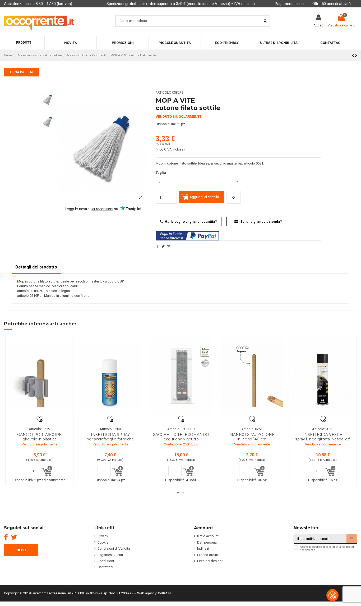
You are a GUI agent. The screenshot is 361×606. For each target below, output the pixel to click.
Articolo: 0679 (39, 429)
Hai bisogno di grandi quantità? (191, 222)
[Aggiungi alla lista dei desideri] (233, 197)
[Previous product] (353, 55)
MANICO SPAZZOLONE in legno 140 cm (252, 436)
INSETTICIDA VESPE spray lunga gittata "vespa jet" (322, 436)
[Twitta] (163, 246)
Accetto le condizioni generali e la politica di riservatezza (327, 548)
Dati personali (207, 542)
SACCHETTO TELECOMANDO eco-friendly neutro (181, 436)
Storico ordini (207, 555)
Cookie (103, 542)
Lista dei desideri (210, 561)
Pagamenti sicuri (289, 3)
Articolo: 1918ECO (181, 429)
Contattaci (105, 567)
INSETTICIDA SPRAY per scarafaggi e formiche (110, 436)
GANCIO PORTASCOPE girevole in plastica (39, 436)
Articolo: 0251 (251, 429)
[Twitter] (14, 537)
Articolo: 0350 (322, 429)
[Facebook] (6, 537)
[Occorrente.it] (39, 21)
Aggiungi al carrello (204, 197)
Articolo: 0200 (110, 429)
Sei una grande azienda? (260, 222)
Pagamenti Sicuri (110, 555)
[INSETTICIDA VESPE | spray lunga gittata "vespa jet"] (322, 376)
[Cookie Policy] (332, 595)
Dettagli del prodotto (36, 267)
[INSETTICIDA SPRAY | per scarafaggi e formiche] (110, 376)
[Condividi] (158, 246)
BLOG (21, 550)
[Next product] (356, 55)
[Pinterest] (168, 246)
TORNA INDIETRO (21, 72)
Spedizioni (106, 561)
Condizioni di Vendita (114, 548)
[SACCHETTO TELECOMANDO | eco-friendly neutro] (181, 376)
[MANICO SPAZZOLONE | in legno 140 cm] (252, 376)
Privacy (103, 536)
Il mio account (208, 536)
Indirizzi (203, 548)
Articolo (163, 92)
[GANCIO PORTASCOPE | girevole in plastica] (39, 376)
